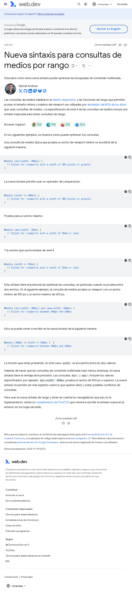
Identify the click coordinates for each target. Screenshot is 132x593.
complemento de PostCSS (52, 402)
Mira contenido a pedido (51, 13)
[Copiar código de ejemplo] (130, 157)
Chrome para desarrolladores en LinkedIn (28, 555)
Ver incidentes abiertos (18, 500)
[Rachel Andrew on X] (21, 92)
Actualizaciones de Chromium (22, 519)
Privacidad (26, 576)
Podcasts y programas (18, 530)
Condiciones (11, 576)
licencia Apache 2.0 (80, 438)
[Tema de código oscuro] (126, 157)
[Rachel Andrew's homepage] (45, 92)
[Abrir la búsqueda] (79, 4)
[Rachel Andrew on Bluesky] (40, 92)
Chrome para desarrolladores (21, 514)
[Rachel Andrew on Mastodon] (35, 92)
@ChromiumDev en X (17, 544)
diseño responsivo (64, 100)
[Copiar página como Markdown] (84, 66)
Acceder (122, 4)
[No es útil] (125, 44)
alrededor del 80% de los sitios (106, 104)
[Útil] (120, 44)
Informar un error (15, 495)
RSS (8, 561)
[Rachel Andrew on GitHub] (25, 92)
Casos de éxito (13, 525)
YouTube (10, 550)
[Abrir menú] (5, 4)
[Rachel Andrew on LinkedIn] (30, 92)
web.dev (8, 44)
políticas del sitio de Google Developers (37, 442)
